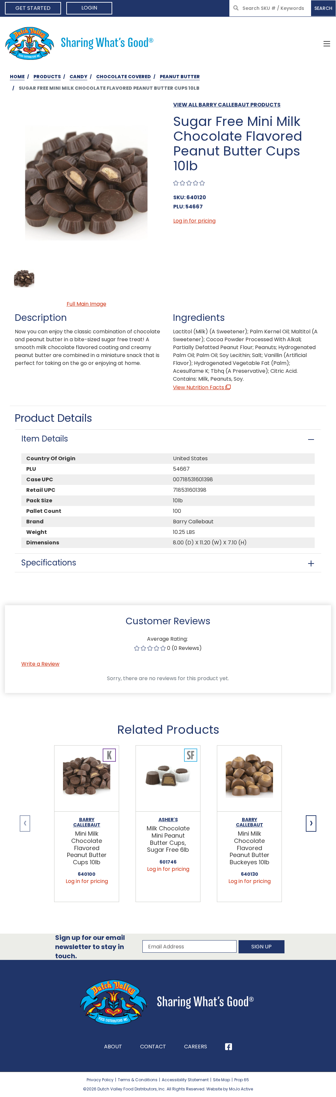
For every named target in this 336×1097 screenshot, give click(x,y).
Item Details (44, 438)
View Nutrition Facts (199, 387)
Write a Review (40, 664)
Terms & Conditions (138, 1080)
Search (323, 8)
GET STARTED (33, 8)
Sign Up (261, 946)
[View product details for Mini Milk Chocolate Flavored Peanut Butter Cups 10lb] (86, 779)
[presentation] (25, 823)
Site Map (221, 1080)
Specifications (48, 562)
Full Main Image (86, 304)
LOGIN (89, 8)
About (113, 1046)
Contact (153, 1046)
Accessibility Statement (185, 1080)
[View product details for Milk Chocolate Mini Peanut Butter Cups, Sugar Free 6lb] (168, 779)
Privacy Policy (100, 1080)
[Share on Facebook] (228, 1046)
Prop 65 (241, 1080)
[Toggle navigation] (326, 43)
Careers (195, 1046)
